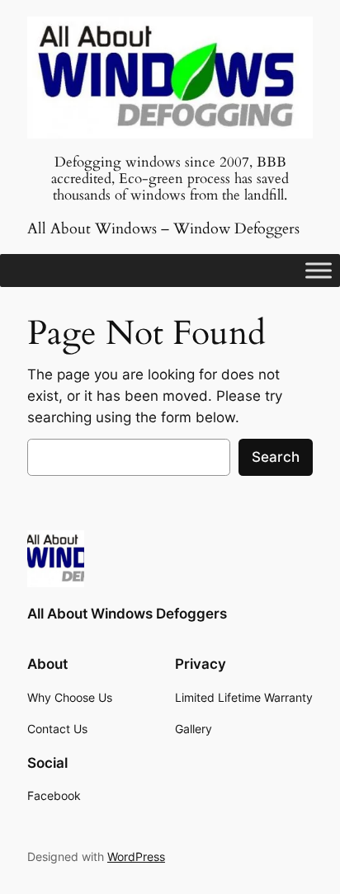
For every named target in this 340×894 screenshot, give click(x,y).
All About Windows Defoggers (127, 613)
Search (276, 457)
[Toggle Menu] (318, 271)
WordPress (136, 856)
